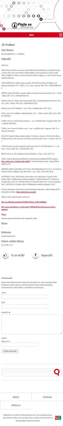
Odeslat (16, 396)
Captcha (4, 338)
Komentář (4, 312)
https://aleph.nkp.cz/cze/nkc (26, 192)
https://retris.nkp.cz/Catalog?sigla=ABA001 (15, 161)
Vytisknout (47, 396)
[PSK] (31, 16)
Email (3, 302)
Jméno (3, 292)
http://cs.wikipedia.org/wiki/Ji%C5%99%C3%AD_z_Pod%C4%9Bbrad (23, 202)
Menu (31, 35)
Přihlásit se (16, 405)
